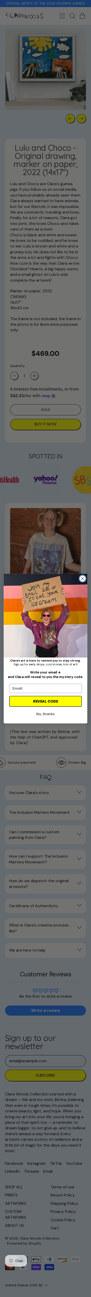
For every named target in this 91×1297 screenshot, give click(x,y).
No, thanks (45, 714)
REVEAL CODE (45, 701)
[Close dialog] (82, 578)
